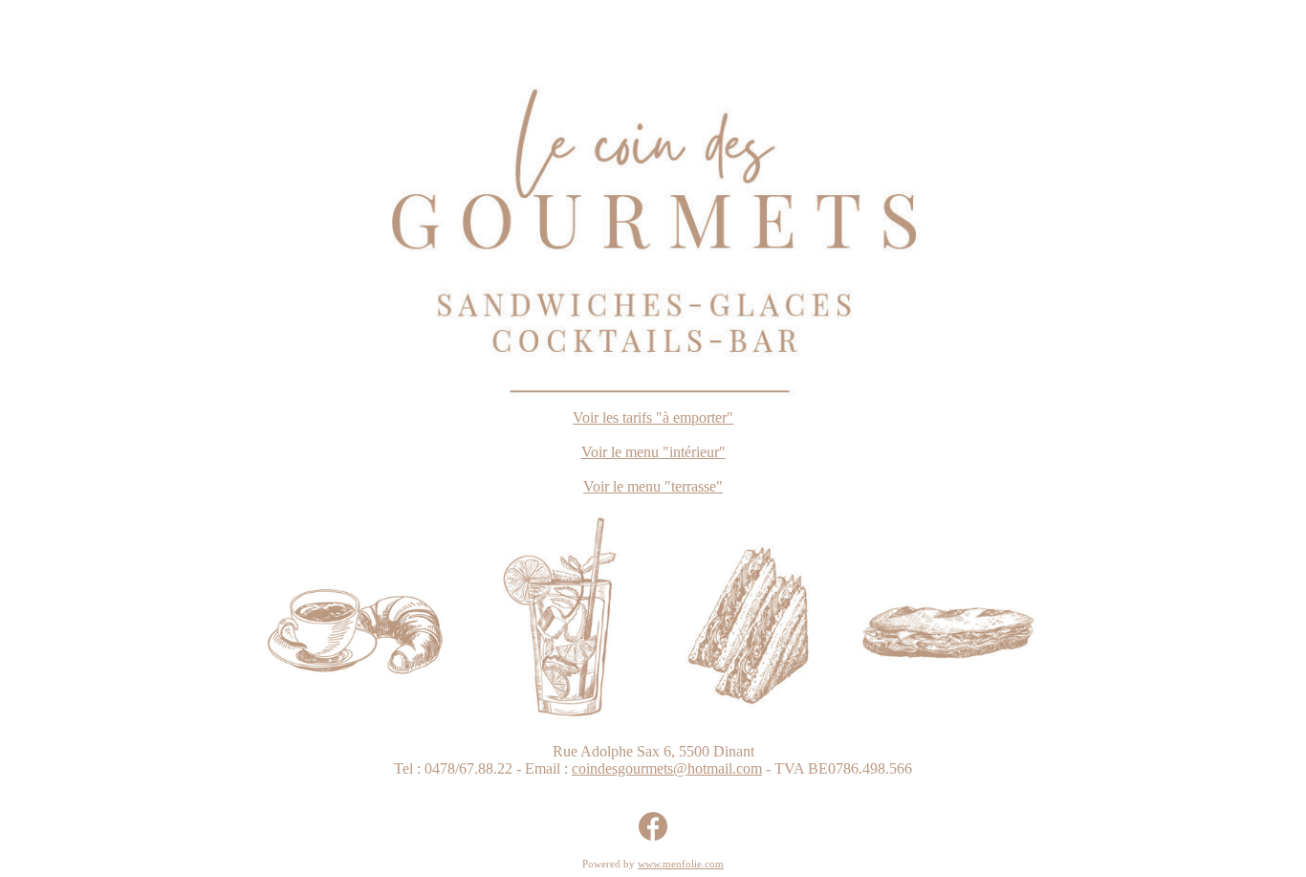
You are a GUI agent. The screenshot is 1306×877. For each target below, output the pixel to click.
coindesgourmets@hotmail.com (667, 768)
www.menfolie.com (681, 863)
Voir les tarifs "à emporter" (653, 417)
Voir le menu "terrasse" (653, 486)
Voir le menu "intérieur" (653, 452)
